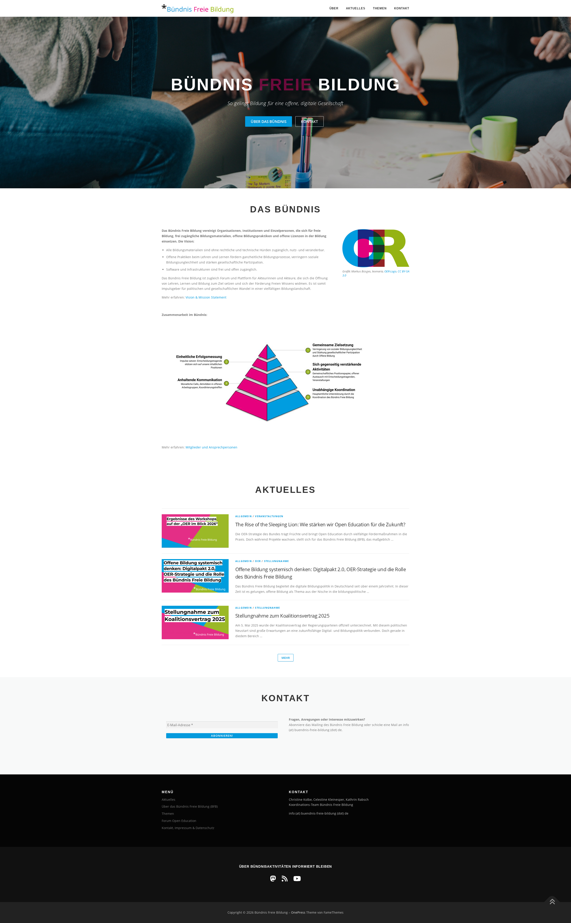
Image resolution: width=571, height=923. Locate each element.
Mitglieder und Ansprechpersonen (211, 447)
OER (258, 561)
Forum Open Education (179, 821)
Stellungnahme (276, 561)
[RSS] (285, 878)
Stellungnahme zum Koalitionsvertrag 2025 (282, 615)
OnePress (298, 912)
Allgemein (243, 516)
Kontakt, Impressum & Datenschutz (188, 828)
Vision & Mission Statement (206, 297)
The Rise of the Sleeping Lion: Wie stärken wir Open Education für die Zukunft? (320, 524)
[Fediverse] (273, 878)
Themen (380, 8)
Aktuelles (355, 8)
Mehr (285, 658)
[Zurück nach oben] (552, 902)
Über (333, 8)
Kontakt (401, 8)
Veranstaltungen (269, 516)
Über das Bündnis (268, 121)
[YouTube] (297, 878)
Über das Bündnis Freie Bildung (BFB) (190, 806)
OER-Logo (390, 271)
